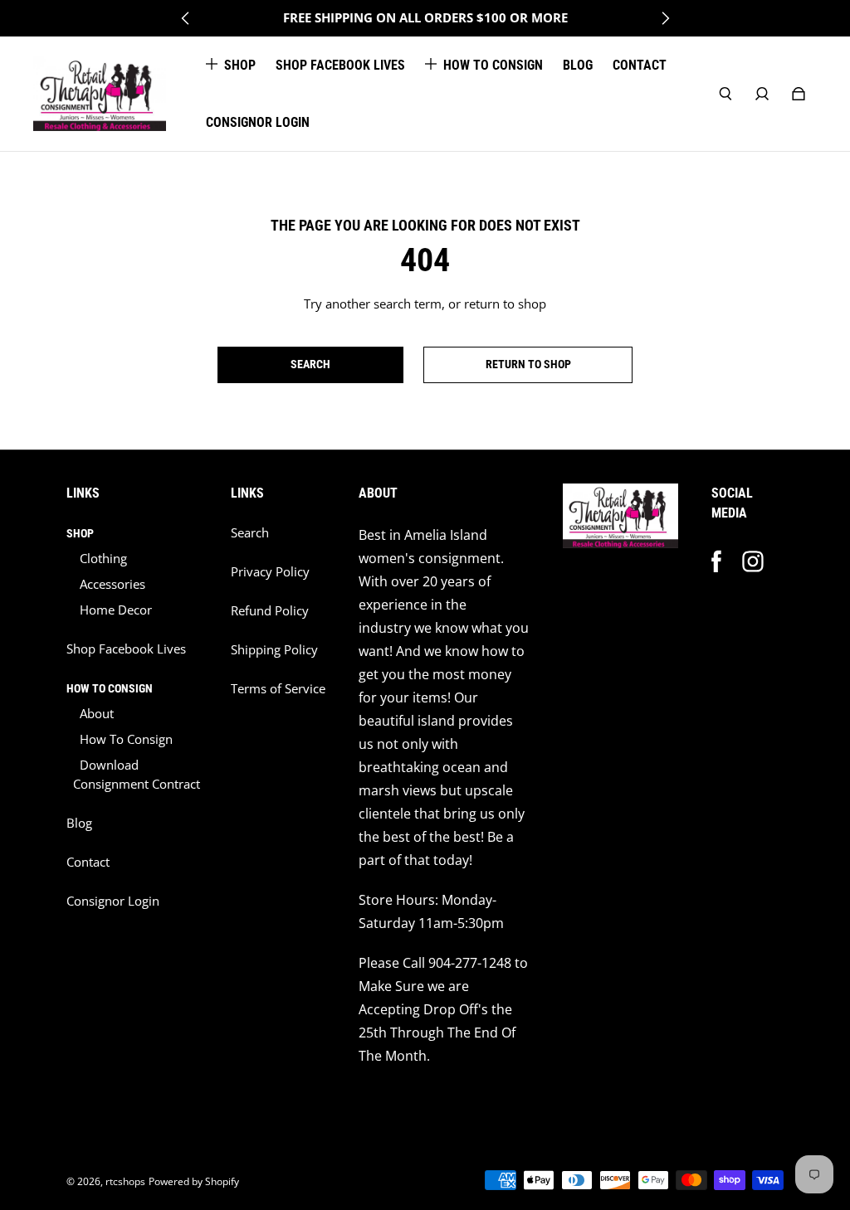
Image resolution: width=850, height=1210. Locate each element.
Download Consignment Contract (136, 774)
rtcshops (125, 1181)
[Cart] (798, 93)
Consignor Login (112, 901)
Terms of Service (278, 688)
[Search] (725, 93)
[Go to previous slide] (186, 18)
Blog (79, 823)
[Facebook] (716, 561)
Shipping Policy (274, 649)
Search (250, 533)
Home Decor (116, 610)
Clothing (103, 558)
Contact (88, 862)
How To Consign (126, 739)
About (97, 713)
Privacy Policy (270, 572)
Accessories (112, 584)
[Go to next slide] (665, 18)
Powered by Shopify (194, 1181)
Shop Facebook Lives (126, 649)
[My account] (762, 93)
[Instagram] (753, 561)
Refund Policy (270, 611)
